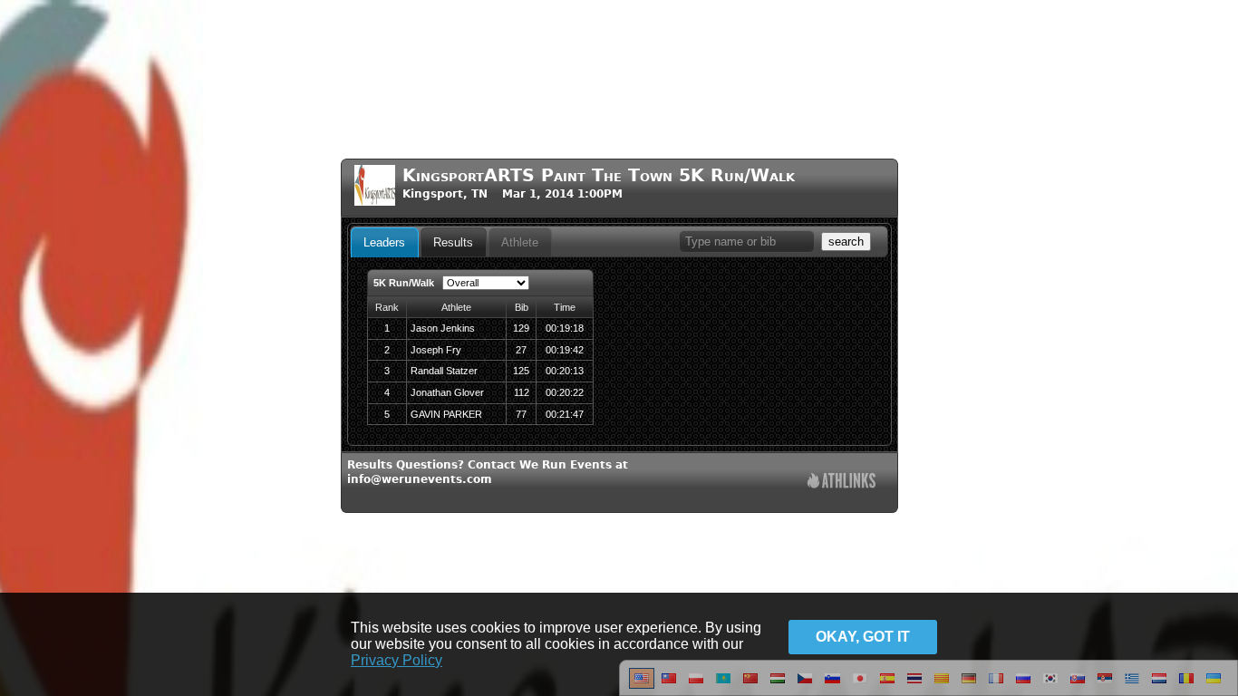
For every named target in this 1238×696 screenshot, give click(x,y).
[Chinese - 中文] (669, 685)
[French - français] (996, 685)
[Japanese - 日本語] (860, 685)
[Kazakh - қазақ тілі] (723, 685)
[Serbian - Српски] (1104, 685)
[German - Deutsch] (969, 685)
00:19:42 (565, 349)
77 (521, 414)
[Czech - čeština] (804, 685)
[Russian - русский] (1023, 685)
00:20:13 (565, 370)
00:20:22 (565, 392)
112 (521, 392)
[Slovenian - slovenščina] (832, 685)
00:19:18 (565, 328)
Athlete (519, 242)
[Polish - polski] (696, 685)
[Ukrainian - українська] (1213, 685)
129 (521, 328)
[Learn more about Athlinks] (841, 483)
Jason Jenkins (443, 328)
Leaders (384, 242)
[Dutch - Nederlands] (1159, 685)
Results (453, 242)
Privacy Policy (396, 660)
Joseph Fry (436, 349)
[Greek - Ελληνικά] (1132, 685)
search (846, 241)
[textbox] (747, 241)
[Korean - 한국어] (1050, 685)
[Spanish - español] (887, 685)
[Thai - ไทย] (914, 685)
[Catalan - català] (941, 685)
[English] (641, 685)
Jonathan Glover (447, 392)
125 (521, 370)
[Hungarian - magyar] (777, 685)
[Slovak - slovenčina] (1077, 685)
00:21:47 (565, 414)
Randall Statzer (444, 370)
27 (521, 349)
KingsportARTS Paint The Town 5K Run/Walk (598, 175)
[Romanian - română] (1186, 685)
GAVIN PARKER (446, 414)
